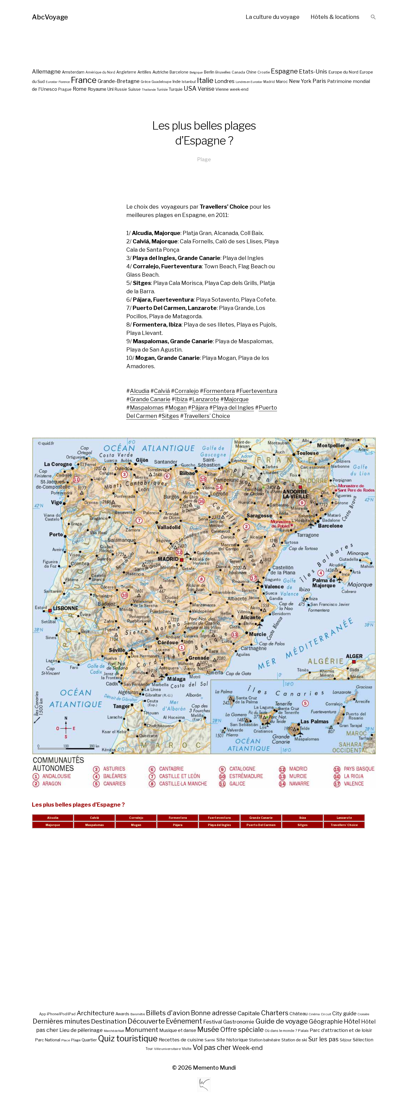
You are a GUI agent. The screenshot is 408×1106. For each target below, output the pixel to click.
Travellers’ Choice (207, 416)
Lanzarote (205, 399)
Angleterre (126, 72)
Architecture (95, 1013)
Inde (176, 81)
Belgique (196, 72)
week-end (239, 89)
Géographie (326, 1021)
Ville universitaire (167, 1049)
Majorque (236, 399)
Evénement (184, 1021)
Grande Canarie (150, 399)
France (84, 80)
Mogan (177, 407)
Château (298, 1013)
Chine (251, 72)
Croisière (363, 1014)
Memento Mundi (214, 1067)
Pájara (200, 407)
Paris (319, 80)
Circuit (326, 1014)
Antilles (144, 72)
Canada (238, 72)
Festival (212, 1022)
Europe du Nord (343, 72)
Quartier (89, 1039)
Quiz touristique (128, 1038)
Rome (80, 89)
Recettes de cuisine (181, 1039)
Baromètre (137, 1014)
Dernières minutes (61, 1021)
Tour (149, 1049)
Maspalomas (147, 407)
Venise (206, 88)
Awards (122, 1013)
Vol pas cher (212, 1047)
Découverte (146, 1021)
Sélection (363, 1039)
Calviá (162, 391)
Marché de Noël (114, 1031)
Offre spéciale (242, 1030)
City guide (344, 1013)
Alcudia (139, 391)
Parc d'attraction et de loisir (341, 1030)
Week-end (247, 1048)
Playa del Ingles (233, 407)
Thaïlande (149, 90)
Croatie (264, 72)
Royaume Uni (101, 89)
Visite (187, 1048)
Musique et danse (177, 1030)
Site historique (232, 1039)
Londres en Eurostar (249, 82)
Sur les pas (323, 1039)
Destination (109, 1021)
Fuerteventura (258, 391)
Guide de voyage (281, 1021)
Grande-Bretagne (119, 81)
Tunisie (162, 90)
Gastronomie (238, 1022)
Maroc (282, 81)
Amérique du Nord (100, 72)
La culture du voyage (272, 17)
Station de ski (294, 1039)
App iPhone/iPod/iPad (57, 1014)
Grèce (145, 82)
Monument (141, 1030)
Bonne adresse (213, 1013)
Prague (65, 89)
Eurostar (51, 82)
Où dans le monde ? (281, 1031)
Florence (64, 82)
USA (190, 88)
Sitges (170, 416)
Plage (204, 159)
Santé (210, 1040)
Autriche (160, 72)
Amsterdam (73, 72)
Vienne (222, 89)
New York (300, 81)
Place (65, 1040)
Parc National (47, 1039)
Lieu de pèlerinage (81, 1030)
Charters (274, 1013)
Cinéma (314, 1014)
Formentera (219, 391)
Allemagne (46, 71)
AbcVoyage (50, 17)
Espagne (284, 71)
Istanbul (189, 81)
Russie (121, 89)
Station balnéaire (264, 1039)
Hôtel (352, 1021)
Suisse (134, 89)
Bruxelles (223, 72)
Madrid (269, 82)
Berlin (209, 72)
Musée (208, 1029)
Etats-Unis (313, 71)
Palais (303, 1030)
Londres (225, 81)
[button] (373, 17)
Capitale (249, 1013)
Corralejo (187, 391)
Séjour (346, 1040)
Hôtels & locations (335, 17)
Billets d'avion (168, 1013)
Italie (205, 80)
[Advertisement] (204, 925)
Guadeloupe (161, 82)
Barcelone (179, 72)
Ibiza (181, 399)
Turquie (176, 89)
